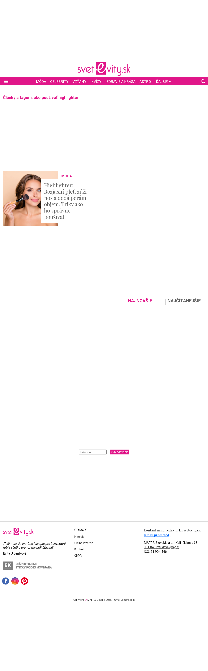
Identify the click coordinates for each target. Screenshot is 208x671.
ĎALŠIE (162, 81)
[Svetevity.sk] (104, 69)
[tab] (145, 302)
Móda (41, 81)
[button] (203, 81)
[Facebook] (5, 581)
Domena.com (128, 599)
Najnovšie (140, 301)
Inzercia (79, 536)
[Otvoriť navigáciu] (6, 81)
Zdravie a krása (120, 81)
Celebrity (59, 81)
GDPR (78, 555)
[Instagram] (15, 581)
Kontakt (79, 549)
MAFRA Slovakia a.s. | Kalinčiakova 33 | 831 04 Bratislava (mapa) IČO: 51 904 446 (171, 547)
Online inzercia (83, 543)
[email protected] (157, 535)
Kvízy (96, 81)
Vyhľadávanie (119, 452)
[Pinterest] (24, 581)
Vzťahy (79, 81)
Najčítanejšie (184, 301)
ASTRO (145, 81)
